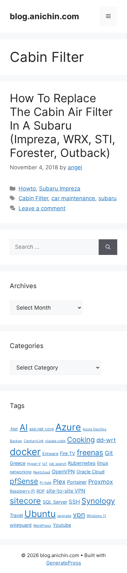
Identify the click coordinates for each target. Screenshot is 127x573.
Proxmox (100, 481)
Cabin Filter (33, 198)
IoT (45, 464)
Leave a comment (42, 208)
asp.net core (41, 428)
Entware (50, 453)
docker (25, 451)
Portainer (77, 482)
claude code (55, 441)
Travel (16, 515)
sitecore (25, 501)
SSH (74, 501)
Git (109, 453)
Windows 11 (96, 516)
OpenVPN (63, 471)
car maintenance (73, 198)
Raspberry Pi (22, 491)
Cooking (81, 439)
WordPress (42, 526)
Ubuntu (40, 513)
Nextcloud (41, 472)
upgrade (64, 516)
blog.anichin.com (44, 16)
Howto (27, 188)
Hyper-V (34, 464)
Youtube (62, 525)
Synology (98, 501)
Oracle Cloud (91, 471)
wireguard (21, 525)
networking (21, 471)
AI (24, 427)
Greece (17, 463)
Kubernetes (81, 463)
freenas (90, 452)
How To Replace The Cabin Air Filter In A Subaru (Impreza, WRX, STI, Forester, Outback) (62, 125)
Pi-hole (45, 483)
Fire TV (67, 453)
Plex (59, 481)
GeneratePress (63, 563)
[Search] (108, 247)
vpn (79, 514)
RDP (40, 491)
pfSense (24, 481)
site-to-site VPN (65, 491)
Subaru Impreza (59, 188)
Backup (16, 441)
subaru (107, 198)
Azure (68, 427)
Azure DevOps (94, 429)
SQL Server (55, 502)
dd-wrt (106, 440)
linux (102, 463)
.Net (14, 428)
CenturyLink (34, 441)
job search (57, 464)
